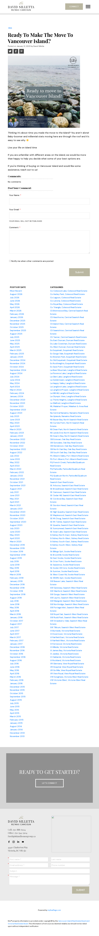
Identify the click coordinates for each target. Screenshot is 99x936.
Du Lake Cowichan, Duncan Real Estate (68, 343)
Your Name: (14, 195)
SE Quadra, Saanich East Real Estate (67, 525)
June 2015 (14, 706)
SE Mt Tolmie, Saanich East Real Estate (68, 521)
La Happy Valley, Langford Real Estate (67, 383)
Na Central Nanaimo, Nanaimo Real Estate (69, 413)
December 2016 (17, 647)
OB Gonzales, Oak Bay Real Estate (66, 442)
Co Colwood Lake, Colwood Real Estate (68, 290)
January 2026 (16, 317)
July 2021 (14, 492)
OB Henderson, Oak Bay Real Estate (67, 446)
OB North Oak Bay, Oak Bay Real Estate (68, 449)
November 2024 (17, 363)
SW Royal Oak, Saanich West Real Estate (69, 614)
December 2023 (17, 399)
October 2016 (16, 653)
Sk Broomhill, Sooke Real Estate (64, 554)
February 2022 (17, 472)
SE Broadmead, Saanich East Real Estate (69, 488)
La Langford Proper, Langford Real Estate (69, 389)
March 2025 (15, 350)
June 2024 (15, 380)
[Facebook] (9, 842)
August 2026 (16, 294)
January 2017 (16, 644)
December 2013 (17, 733)
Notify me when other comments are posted (32, 261)
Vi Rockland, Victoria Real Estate (65, 660)
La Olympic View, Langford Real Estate (68, 396)
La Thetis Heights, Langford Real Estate (68, 399)
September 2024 (18, 370)
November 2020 (17, 515)
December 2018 (17, 584)
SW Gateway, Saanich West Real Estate (68, 587)
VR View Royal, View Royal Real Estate (67, 673)
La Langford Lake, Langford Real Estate (68, 386)
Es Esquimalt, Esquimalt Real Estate (66, 350)
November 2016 (17, 650)
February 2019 (16, 578)
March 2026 (15, 310)
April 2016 (14, 673)
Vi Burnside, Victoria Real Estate (65, 630)
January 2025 (16, 356)
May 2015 (14, 710)
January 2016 (16, 683)
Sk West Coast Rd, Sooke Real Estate (67, 574)
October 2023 (16, 406)
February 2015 (16, 719)
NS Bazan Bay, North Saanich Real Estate (69, 419)
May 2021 (14, 498)
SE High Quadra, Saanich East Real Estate (69, 512)
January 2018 (16, 617)
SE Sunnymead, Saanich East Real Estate (69, 528)
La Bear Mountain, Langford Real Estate (68, 370)
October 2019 (16, 551)
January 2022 (16, 475)
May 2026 (14, 304)
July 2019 (14, 561)
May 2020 (15, 535)
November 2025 (17, 323)
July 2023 (14, 416)
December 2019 (17, 545)
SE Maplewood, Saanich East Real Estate (69, 515)
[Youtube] (23, 842)
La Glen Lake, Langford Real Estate (66, 376)
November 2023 (17, 403)
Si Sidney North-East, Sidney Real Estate (69, 535)
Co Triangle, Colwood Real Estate (65, 307)
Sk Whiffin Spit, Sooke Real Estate (66, 578)
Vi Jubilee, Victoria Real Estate (64, 653)
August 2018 (16, 597)
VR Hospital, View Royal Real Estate (66, 667)
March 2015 (15, 716)
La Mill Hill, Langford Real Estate (64, 393)
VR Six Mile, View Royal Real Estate (66, 670)
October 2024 (17, 366)
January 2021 (16, 508)
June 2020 (15, 531)
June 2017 (14, 630)
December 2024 (17, 360)
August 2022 (16, 452)
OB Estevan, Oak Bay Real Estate (65, 439)
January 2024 (16, 396)
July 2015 (14, 703)
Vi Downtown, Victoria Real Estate (66, 634)
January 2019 (16, 581)
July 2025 (14, 337)
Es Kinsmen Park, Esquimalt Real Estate (68, 356)
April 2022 (15, 465)
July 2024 (14, 376)
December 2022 (17, 439)
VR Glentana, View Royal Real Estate (67, 663)
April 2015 (14, 713)
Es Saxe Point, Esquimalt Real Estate (67, 366)
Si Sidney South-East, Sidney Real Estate (69, 541)
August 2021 (16, 488)
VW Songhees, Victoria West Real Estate (69, 677)
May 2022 (14, 462)
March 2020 (16, 541)
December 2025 (17, 320)
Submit (79, 272)
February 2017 (16, 640)
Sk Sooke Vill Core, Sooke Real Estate (67, 568)
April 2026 (15, 307)
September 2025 (18, 330)
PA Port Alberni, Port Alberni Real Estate (69, 459)
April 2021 (14, 502)
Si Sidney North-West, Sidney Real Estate (69, 538)
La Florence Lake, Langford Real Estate (68, 373)
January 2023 (16, 436)
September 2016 (18, 657)
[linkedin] (19, 842)
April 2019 (14, 571)
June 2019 (14, 564)
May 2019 (14, 568)
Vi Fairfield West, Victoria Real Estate (67, 640)
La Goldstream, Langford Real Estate (67, 380)
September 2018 (17, 594)
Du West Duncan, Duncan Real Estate (67, 347)
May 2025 (14, 343)
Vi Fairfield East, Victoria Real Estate (67, 637)
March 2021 (15, 505)
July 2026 (14, 297)
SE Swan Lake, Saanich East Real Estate (68, 531)
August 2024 (16, 373)
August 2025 (16, 333)
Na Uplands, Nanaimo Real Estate (65, 416)
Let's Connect (49, 783)
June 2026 (15, 300)
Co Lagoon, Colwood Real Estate (65, 297)
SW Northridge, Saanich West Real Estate (69, 604)
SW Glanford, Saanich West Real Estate (68, 591)
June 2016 (14, 667)
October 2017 (16, 620)
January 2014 (16, 729)
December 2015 (17, 686)
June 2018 (14, 604)
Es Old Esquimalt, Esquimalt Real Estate (68, 360)
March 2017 (15, 637)
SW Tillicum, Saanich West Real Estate (67, 627)
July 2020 (14, 528)
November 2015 (17, 690)
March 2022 (15, 469)
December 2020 (17, 512)
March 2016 (15, 677)
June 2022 (15, 459)
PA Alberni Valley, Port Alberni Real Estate (69, 455)
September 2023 (18, 409)
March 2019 (15, 574)
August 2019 (16, 558)
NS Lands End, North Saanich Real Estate (69, 432)
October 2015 (16, 693)
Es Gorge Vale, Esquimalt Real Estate (67, 353)
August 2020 (16, 525)
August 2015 (16, 700)
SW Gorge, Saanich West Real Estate (67, 594)
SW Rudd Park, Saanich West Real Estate (69, 617)
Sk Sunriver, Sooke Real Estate (64, 571)
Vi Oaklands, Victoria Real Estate (65, 657)
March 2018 (15, 614)
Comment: (14, 227)
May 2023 (14, 422)
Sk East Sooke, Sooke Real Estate (65, 558)
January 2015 (16, 723)
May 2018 (14, 607)
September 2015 (18, 696)
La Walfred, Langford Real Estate (65, 403)
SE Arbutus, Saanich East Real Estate (67, 485)
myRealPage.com (54, 910)
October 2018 (16, 591)
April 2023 (15, 426)
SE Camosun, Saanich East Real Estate (68, 492)
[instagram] (14, 842)
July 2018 (14, 601)
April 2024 (15, 386)
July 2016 (14, 663)
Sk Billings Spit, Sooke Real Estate (65, 551)
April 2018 (14, 611)
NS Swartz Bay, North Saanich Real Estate (69, 436)
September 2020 (18, 521)
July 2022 (14, 455)
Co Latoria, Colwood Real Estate (65, 300)
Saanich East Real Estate (61, 482)
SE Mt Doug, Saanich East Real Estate (67, 518)
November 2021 (17, 479)
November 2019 (17, 548)
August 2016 (16, 660)
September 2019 (18, 554)
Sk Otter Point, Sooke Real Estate (66, 561)
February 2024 (17, 393)
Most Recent (16, 290)
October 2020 (17, 518)
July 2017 (14, 627)
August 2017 (16, 624)
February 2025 (17, 353)
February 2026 (17, 314)
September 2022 (18, 449)
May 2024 (15, 383)
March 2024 (16, 389)
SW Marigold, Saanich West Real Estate (68, 601)
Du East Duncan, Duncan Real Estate (67, 340)
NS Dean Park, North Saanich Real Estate (69, 429)
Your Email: (14, 209)
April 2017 (14, 634)
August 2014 (16, 726)
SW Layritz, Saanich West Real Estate (67, 597)
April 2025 (15, 347)
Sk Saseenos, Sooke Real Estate (65, 564)
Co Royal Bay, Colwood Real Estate (66, 304)
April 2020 (15, 538)
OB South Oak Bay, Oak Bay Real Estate (68, 452)
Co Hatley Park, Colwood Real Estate (67, 294)
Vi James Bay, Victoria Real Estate (66, 650)
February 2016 (16, 680)
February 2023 (17, 432)
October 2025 (17, 327)
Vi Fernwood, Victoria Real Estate (66, 644)
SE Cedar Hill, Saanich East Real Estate (68, 495)
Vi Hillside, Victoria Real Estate (64, 647)
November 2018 (17, 587)
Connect (74, 6)
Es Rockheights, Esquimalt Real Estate (68, 363)
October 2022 (16, 446)
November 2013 (17, 736)
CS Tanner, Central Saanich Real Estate (68, 337)
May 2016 (14, 670)
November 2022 (17, 442)
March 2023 (15, 429)
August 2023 (16, 413)
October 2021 (16, 482)
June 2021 (14, 495)
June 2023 (15, 419)
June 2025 (15, 340)
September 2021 (17, 485)
